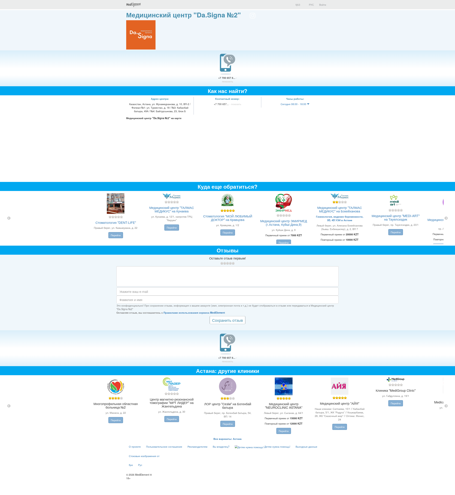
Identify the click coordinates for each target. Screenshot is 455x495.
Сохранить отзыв (227, 320)
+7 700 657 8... (227, 79)
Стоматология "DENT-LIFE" (115, 222)
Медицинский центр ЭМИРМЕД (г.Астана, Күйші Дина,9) (283, 222)
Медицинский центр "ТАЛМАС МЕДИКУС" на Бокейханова (339, 209)
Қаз (131, 465)
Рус (140, 465)
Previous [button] (9, 218)
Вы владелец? (221, 446)
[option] (228, 218)
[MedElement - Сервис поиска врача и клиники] (133, 4)
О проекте (135, 446)
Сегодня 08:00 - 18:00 (294, 104)
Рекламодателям (197, 446)
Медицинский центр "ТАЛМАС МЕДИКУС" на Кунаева (171, 209)
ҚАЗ (297, 4)
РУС (311, 4)
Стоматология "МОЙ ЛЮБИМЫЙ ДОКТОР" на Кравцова (227, 218)
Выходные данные (306, 446)
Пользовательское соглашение (164, 446)
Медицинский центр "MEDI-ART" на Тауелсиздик (396, 217)
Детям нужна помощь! (277, 446)
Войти (322, 4)
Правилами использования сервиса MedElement (194, 312)
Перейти (116, 235)
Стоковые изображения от (144, 456)
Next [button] (446, 218)
